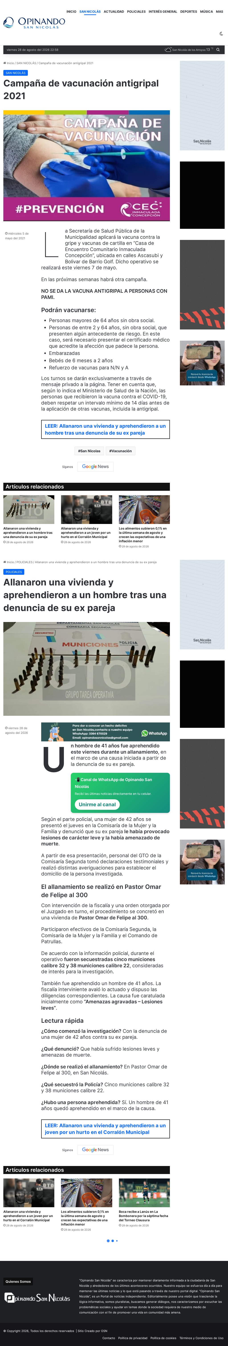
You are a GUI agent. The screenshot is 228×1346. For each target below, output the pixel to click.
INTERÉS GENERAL (163, 11)
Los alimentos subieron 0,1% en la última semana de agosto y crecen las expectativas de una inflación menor (143, 534)
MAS (219, 11)
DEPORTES (188, 11)
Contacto (108, 1338)
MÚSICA (206, 11)
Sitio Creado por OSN (92, 1331)
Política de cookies (163, 1338)
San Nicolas (90, 451)
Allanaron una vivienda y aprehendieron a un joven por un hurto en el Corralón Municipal (86, 532)
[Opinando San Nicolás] (34, 23)
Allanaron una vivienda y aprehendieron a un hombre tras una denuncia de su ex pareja (28, 532)
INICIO (71, 11)
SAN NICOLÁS (90, 11)
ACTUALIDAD (114, 11)
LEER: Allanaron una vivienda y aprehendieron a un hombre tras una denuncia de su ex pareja (105, 429)
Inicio (10, 63)
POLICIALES (136, 11)
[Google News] (95, 467)
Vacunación (122, 451)
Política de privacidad (132, 1338)
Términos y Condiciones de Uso (201, 1338)
